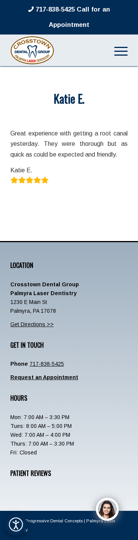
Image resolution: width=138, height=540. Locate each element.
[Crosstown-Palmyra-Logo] (57, 50)
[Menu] (117, 50)
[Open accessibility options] (16, 524)
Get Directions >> (32, 324)
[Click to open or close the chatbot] (107, 509)
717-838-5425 (47, 364)
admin (97, 114)
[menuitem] (117, 50)
